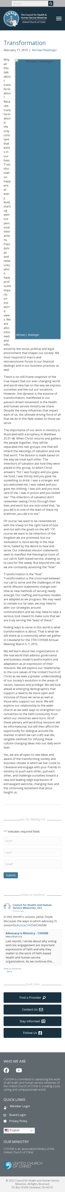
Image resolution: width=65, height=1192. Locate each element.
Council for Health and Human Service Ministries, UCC (32, 906)
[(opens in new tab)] (23, 1165)
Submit (11, 875)
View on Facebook (12, 968)
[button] (6, 1070)
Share (9, 971)
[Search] (50, 3)
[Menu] (59, 19)
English (14, 1130)
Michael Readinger (44, 50)
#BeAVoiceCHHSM (23, 925)
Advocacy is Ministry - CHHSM (27, 933)
